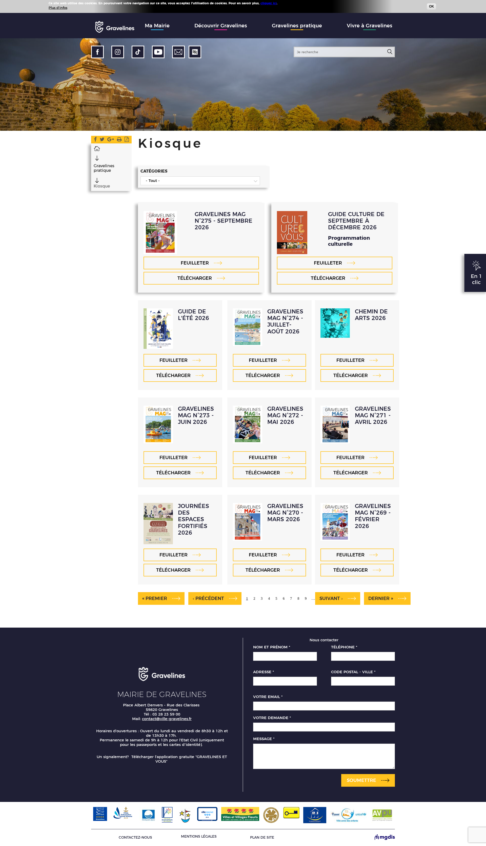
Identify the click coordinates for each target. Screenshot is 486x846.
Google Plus (110, 140)
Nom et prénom (271, 647)
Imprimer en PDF (127, 140)
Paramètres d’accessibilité (194, 52)
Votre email (267, 696)
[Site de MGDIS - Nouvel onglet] (385, 837)
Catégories (153, 171)
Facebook (95, 140)
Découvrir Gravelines (220, 26)
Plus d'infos (58, 8)
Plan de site (262, 837)
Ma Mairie (157, 26)
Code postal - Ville (353, 672)
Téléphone (344, 647)
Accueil (97, 148)
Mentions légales (199, 836)
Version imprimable (119, 140)
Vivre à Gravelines (369, 26)
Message (263, 739)
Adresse (263, 672)
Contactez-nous (135, 837)
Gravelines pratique (297, 26)
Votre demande (272, 718)
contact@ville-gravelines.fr (167, 718)
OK (431, 6)
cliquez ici (268, 3)
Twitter (102, 140)
